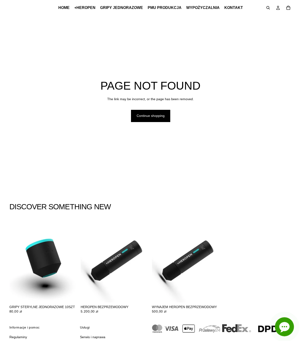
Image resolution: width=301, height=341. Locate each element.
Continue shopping (151, 116)
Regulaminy (18, 337)
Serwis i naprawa (92, 337)
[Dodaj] (70, 295)
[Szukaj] (268, 8)
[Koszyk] (288, 8)
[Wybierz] (142, 295)
